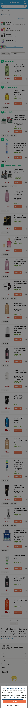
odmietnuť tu (11, 697)
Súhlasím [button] (14, 701)
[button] (14, 705)
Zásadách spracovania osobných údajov (12, 699)
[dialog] (14, 697)
